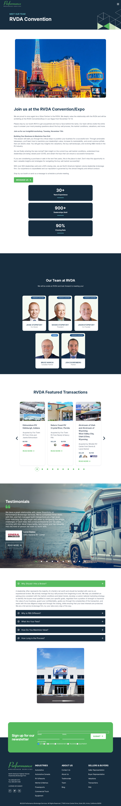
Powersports (40, 787)
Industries (42, 742)
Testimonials (66, 778)
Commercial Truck (42, 791)
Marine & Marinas (41, 783)
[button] (37, 469)
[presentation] (17, 438)
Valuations (92, 778)
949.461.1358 (16, 782)
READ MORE (28, 451)
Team (64, 783)
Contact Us (66, 770)
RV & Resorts (40, 778)
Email (64, 734)
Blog (63, 787)
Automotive (39, 770)
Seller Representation (96, 770)
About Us (65, 774)
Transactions (93, 783)
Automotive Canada (42, 774)
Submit (97, 736)
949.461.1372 (15, 780)
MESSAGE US (22, 180)
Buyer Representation (96, 774)
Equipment (39, 796)
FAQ (89, 787)
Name (40, 734)
